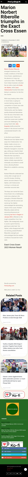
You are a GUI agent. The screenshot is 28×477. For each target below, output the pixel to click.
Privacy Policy (10, 468)
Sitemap (8, 470)
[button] (10, 65)
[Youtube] (17, 473)
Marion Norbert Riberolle (11, 69)
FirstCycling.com (9, 286)
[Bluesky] (20, 473)
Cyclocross (6, 42)
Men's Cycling (4, 434)
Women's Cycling (5, 422)
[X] (14, 473)
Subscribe (23, 457)
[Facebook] (7, 473)
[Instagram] (11, 473)
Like (25, 448)
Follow (24, 451)
